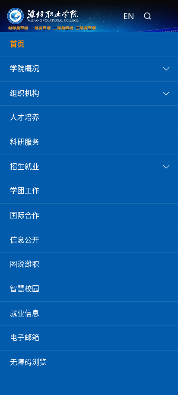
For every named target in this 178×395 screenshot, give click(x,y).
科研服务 (24, 142)
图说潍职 (24, 264)
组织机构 (24, 93)
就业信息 (24, 314)
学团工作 (24, 191)
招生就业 (24, 167)
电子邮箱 (24, 338)
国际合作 (24, 216)
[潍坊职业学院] (43, 16)
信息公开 (24, 240)
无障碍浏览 (28, 362)
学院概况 (24, 69)
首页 (17, 44)
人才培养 (24, 118)
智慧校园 (24, 289)
